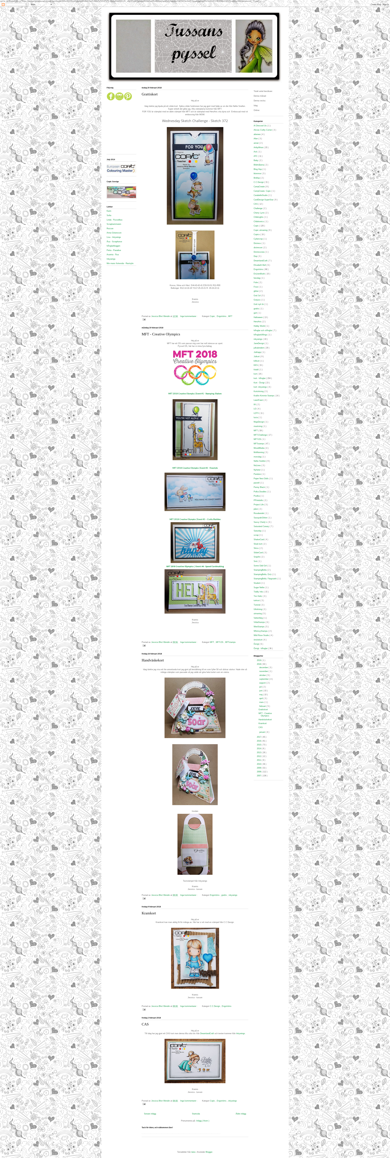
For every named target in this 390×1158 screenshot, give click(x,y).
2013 (259, 752)
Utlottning (258, 609)
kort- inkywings (261, 387)
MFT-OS (220, 642)
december (264, 667)
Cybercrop (258, 239)
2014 (259, 748)
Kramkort (149, 913)
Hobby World (260, 326)
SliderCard (258, 552)
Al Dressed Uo (260, 125)
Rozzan (110, 228)
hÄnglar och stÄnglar (263, 330)
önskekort (258, 640)
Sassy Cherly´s (261, 522)
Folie (256, 282)
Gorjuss (257, 300)
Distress (258, 243)
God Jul (257, 295)
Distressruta (259, 252)
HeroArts (258, 321)
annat (256, 143)
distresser (258, 247)
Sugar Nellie (259, 587)
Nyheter (257, 470)
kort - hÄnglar (260, 378)
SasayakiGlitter (261, 518)
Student (257, 583)
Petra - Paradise (114, 250)
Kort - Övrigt (259, 383)
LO (255, 409)
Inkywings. (241, 1033)
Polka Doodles (260, 491)
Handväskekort (153, 660)
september (264, 679)
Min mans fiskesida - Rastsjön (120, 263)
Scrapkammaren (114, 224)
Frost (256, 287)
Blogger (209, 1152)
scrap (256, 535)
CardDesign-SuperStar (264, 200)
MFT (230, 316)
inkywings (233, 895)
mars (261, 702)
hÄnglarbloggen (113, 246)
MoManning (259, 452)
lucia (256, 417)
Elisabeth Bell (260, 265)
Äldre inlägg (241, 1114)
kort (256, 374)
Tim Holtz (258, 596)
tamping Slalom (195, 394)
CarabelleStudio (261, 195)
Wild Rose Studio (261, 635)
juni (261, 690)
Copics (257, 234)
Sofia (109, 215)
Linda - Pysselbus (114, 220)
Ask (256, 152)
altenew (257, 134)
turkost (257, 600)
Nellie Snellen (260, 461)
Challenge (258, 208)
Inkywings (111, 259)
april (261, 698)
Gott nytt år (259, 304)
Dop (256, 256)
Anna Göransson (114, 233)
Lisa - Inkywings (114, 237)
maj (261, 694)
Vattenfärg (258, 618)
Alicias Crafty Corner (263, 130)
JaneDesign (259, 343)
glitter (256, 291)
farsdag (257, 278)
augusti (262, 683)
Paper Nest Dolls (261, 478)
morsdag (258, 457)
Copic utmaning (261, 230)
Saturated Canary (262, 526)
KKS (256, 365)
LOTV (256, 413)
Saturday (258, 531)
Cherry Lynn (259, 213)
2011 (259, 760)
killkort (257, 361)
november (264, 671)
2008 (259, 772)
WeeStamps (259, 626)
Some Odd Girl (260, 566)
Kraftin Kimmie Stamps (264, 395)
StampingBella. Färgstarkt (265, 578)
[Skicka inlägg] (143, 319)
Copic (213, 316)
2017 (259, 737)
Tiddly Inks (259, 592)
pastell (257, 483)
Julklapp (258, 352)
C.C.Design (215, 1006)
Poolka (257, 496)
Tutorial (257, 605)
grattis (224, 895)
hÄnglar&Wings (261, 335)
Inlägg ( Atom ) (202, 1121)
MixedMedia (259, 448)
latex (193, 1152)
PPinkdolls (259, 500)
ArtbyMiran (259, 147)
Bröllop (257, 178)
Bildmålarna (259, 165)
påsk (256, 509)
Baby (256, 160)
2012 (259, 756)
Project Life (259, 504)
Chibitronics (259, 221)
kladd (256, 369)
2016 (259, 741)
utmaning (258, 613)
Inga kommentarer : (189, 316)
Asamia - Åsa (113, 254)
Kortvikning (259, 391)
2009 (259, 768)
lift (255, 404)
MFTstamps (230, 642)
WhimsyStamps (261, 631)
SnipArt (257, 557)
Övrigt (257, 644)
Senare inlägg (150, 1114)
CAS (145, 1024)
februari (262, 706)
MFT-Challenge (261, 435)
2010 (259, 764)
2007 (259, 775)
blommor (258, 173)
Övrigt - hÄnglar (261, 648)
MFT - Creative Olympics (161, 334)
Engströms (222, 316)
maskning (258, 426)
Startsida (196, 1114)
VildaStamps (260, 622)
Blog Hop (258, 169)
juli (260, 687)
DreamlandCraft (207, 1033)
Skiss (256, 548)
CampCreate (259, 186)
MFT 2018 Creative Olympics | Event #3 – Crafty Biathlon (195, 519)
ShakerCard (259, 539)
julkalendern (259, 348)
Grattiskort (150, 94)
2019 (259, 660)
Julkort (257, 356)
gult (255, 313)
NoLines (257, 465)
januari (262, 732)
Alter (256, 138)
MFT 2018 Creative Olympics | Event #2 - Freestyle (195, 468)
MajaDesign (259, 422)
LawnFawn (259, 400)
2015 (259, 745)
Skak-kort (258, 544)
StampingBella (260, 570)
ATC (256, 156)
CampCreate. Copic (262, 191)
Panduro (258, 474)
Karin (109, 211)
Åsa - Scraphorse (114, 241)
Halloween (258, 317)
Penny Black (260, 487)
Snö (256, 561)
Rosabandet (259, 513)
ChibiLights (259, 217)
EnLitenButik (260, 274)
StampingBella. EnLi (263, 574)
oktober (262, 675)
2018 (259, 664)
